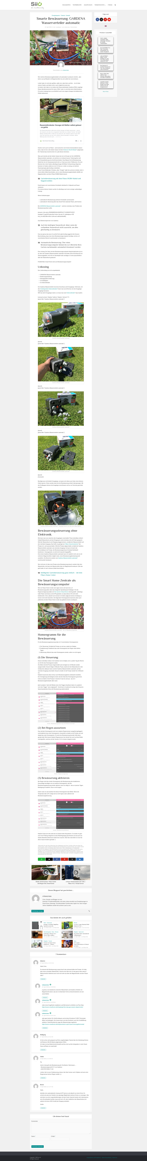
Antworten (43, 979)
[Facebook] (97, 19)
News (45, 922)
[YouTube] (109, 19)
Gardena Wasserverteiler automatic (67, 558)
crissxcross (67, 27)
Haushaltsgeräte (47, 932)
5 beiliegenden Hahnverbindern (48, 289)
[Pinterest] (105, 19)
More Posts (105, 91)
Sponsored (49, 922)
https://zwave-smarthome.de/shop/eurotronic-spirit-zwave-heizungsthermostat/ (63, 1024)
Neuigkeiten (66, 5)
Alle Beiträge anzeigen (37, 911)
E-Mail (53, 1136)
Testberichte (77, 5)
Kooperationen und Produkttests (94, 1157)
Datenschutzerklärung (106, 1157)
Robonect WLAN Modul (69, 149)
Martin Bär (56, 927)
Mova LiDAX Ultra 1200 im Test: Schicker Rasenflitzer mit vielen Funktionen (105, 75)
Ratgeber (76, 932)
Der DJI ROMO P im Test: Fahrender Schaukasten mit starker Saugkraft (105, 49)
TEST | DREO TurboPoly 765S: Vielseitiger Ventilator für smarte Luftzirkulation (105, 41)
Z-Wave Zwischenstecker (71, 544)
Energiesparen (56, 15)
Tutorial (63, 15)
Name (33, 1136)
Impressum (114, 1157)
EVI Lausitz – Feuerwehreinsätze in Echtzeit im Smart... (81, 944)
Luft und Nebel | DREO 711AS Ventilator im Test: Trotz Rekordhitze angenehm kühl (104, 58)
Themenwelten (99, 5)
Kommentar (34, 1121)
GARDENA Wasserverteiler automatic (50, 206)
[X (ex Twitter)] (101, 19)
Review (75, 922)
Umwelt (68, 15)
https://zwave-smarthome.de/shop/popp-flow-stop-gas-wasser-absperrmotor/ (62, 1007)
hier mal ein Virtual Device (61, 592)
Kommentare (74, 27)
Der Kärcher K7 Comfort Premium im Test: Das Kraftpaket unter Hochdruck (105, 67)
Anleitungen (88, 5)
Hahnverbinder (71, 293)
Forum (110, 5)
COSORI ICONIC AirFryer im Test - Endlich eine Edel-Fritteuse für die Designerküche (104, 84)
